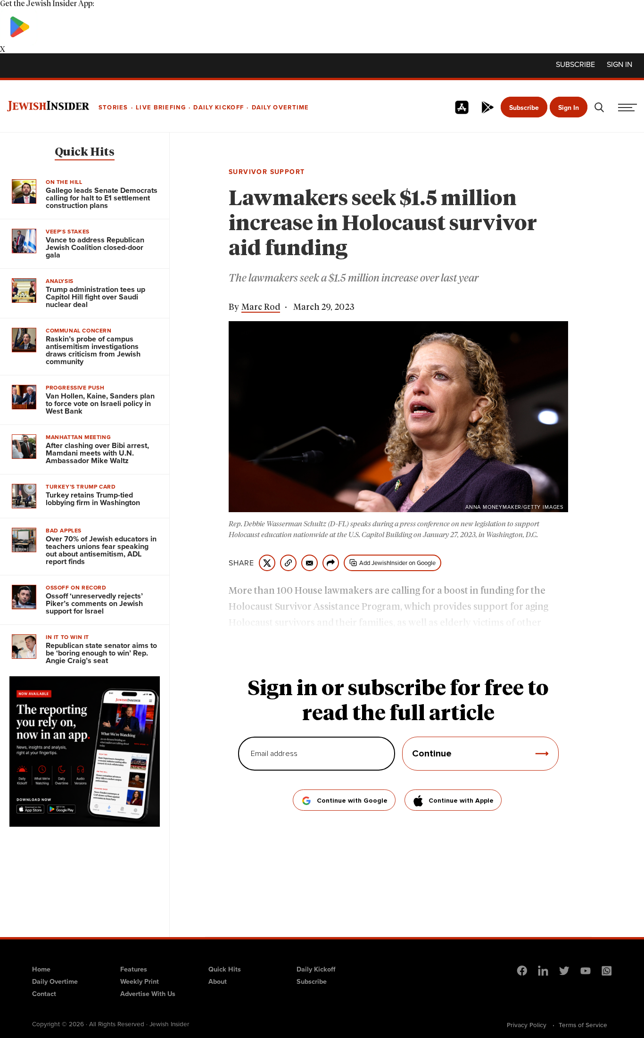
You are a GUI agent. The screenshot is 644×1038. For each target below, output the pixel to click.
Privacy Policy (526, 1025)
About (217, 981)
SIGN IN (619, 64)
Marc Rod (260, 307)
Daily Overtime (55, 981)
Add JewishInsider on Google (397, 562)
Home (41, 969)
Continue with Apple (461, 800)
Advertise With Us (147, 993)
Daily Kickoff (316, 969)
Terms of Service (583, 1025)
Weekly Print (139, 981)
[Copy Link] (288, 563)
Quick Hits (85, 152)
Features (133, 969)
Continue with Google (352, 800)
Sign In (568, 108)
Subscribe (575, 64)
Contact (44, 993)
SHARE (241, 563)
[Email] (309, 563)
